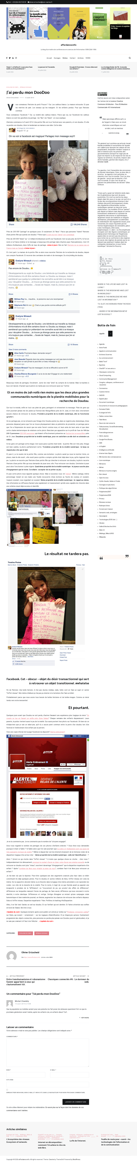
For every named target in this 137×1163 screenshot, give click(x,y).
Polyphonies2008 (105, 495)
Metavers (102, 464)
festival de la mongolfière (75, 433)
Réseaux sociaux (25, 87)
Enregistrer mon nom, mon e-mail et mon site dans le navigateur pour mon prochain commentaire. (45, 1092)
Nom (8, 1070)
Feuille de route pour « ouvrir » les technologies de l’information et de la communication (115, 1142)
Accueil (49, 58)
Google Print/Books (105, 439)
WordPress (76, 1159)
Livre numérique (104, 460)
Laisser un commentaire (75, 1102)
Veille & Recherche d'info (107, 526)
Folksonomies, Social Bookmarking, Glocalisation (111, 428)
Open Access (103, 478)
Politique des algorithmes (108, 488)
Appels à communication (107, 351)
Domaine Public (104, 409)
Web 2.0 (102, 530)
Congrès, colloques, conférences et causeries (111, 384)
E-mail (53, 1070)
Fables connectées (105, 416)
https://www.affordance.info (32, 957)
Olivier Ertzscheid (12, 97)
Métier (101, 467)
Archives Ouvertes (105, 354)
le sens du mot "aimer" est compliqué (60, 235)
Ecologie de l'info (12, 87)
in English (102, 446)
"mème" (68, 474)
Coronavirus (103, 388)
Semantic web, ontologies (108, 512)
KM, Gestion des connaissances (110, 457)
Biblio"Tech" (103, 361)
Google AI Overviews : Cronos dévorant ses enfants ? (83, 68)
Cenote (51, 1159)
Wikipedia (102, 537)
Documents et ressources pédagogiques (113, 406)
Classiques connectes (107, 372)
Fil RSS (88, 58)
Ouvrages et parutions (107, 485)
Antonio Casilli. (103, 162)
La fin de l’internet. (78, 1140)
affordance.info (68, 45)
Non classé (103, 474)
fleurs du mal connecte (107, 423)
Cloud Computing (105, 375)
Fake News (103, 419)
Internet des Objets (106, 453)
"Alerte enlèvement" (57, 732)
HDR (100, 443)
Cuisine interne (104, 392)
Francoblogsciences (106, 432)
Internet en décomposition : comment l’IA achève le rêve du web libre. (51, 1145)
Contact (72, 58)
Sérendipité (103, 516)
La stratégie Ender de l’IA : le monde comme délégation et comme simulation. (115, 68)
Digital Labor (103, 399)
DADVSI (101, 395)
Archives (81, 58)
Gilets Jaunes (104, 436)
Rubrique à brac (104, 505)
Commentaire (12, 1036)
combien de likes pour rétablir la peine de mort (37, 869)
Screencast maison (106, 509)
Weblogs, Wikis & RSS (106, 533)
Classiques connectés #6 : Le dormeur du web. (68, 979)
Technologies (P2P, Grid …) (108, 519)
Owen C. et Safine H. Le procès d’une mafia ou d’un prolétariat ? (19, 68)
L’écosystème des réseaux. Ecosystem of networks (18, 1141)
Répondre (85, 1018)
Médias (65, 58)
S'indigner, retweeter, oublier (78, 912)
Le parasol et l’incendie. (46, 67)
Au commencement (106, 358)
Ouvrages (57, 58)
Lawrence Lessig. (114, 133)
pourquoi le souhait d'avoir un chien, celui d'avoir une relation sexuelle (58, 862)
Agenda (101, 344)
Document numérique (106, 402)
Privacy (101, 498)
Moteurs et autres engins (108, 471)
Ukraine (101, 523)
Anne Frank (103, 347)
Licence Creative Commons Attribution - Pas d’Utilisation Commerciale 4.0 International (112, 104)
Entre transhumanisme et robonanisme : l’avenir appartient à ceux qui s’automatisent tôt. (26, 980)
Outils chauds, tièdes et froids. (109, 481)
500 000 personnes (27, 433)
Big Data (102, 365)
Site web (9, 1080)
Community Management (108, 379)
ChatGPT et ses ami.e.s (107, 368)
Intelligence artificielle (106, 450)
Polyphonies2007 (105, 492)
